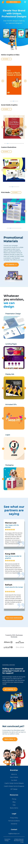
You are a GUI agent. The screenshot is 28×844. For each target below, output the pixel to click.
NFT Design (14, 789)
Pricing (14, 799)
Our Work (14, 780)
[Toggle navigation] (25, 2)
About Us (14, 774)
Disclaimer (14, 823)
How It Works (14, 777)
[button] (10, 101)
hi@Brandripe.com (14, 833)
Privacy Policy (14, 818)
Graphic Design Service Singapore (14, 786)
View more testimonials (14, 618)
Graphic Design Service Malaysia (14, 783)
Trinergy (7, 840)
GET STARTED (5, 59)
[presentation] (2, 81)
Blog (14, 802)
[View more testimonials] (14, 616)
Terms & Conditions (14, 820)
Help (14, 805)
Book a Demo (13, 2)
